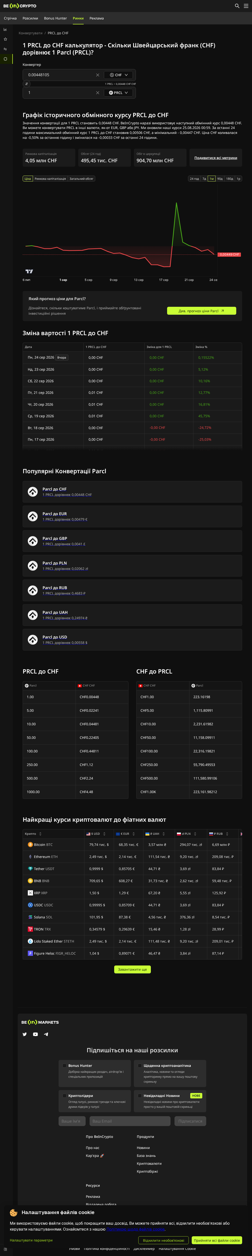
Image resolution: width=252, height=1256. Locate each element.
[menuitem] (6, 29)
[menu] (6, 44)
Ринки (78, 18)
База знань (146, 1155)
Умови (74, 1248)
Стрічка (10, 18)
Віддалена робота (101, 1204)
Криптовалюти (149, 1163)
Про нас (92, 1147)
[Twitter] (25, 1034)
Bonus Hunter (55, 18)
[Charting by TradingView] (29, 271)
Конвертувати (31, 33)
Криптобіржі (147, 1171)
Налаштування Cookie (177, 1248)
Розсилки (30, 18)
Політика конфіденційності (107, 1248)
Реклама (97, 18)
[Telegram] (46, 1034)
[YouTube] (35, 1034)
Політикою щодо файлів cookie (136, 1229)
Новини (143, 1147)
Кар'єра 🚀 (95, 1155)
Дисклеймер (144, 1248)
